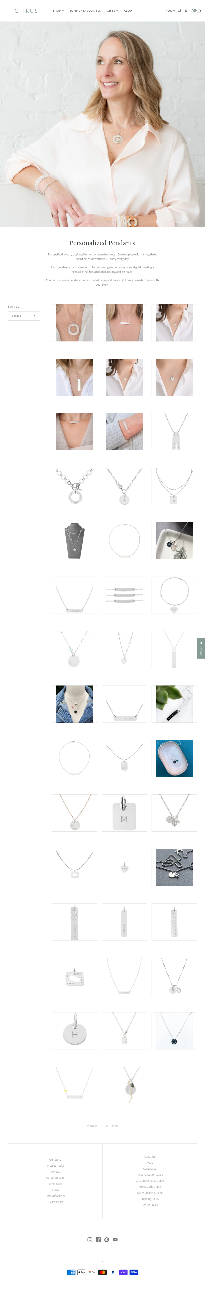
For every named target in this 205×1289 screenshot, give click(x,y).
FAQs (150, 1163)
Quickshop (63, 348)
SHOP (57, 10)
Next (115, 1125)
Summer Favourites (85, 10)
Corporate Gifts (55, 1178)
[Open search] (180, 11)
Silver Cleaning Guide (150, 1193)
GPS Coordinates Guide (150, 1181)
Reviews (55, 1172)
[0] (192, 10)
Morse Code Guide (150, 1187)
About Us (149, 1157)
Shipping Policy (150, 1199)
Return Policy (150, 1205)
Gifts (111, 10)
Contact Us (150, 1169)
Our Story (55, 1160)
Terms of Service (55, 1196)
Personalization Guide (150, 1175)
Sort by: (14, 306)
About (129, 10)
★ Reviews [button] (201, 648)
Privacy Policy (55, 1202)
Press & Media (55, 1166)
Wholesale (55, 1184)
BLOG (55, 1190)
